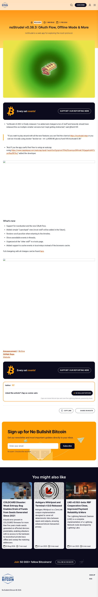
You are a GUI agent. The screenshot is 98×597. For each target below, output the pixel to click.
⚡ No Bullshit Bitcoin (82, 393)
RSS (90, 579)
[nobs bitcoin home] (5, 5)
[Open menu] (94, 5)
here (42, 251)
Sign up (92, 575)
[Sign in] (89, 5)
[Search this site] (71, 5)
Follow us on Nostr (65, 562)
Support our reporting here (74, 111)
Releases (37, 22)
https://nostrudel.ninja (79, 136)
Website (6, 357)
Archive (22, 351)
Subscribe (81, 5)
